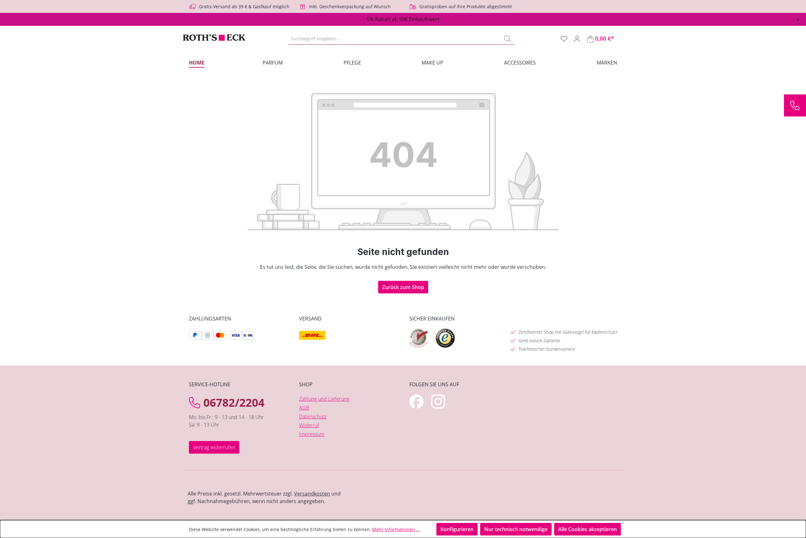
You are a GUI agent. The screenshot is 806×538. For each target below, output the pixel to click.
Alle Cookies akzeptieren (587, 529)
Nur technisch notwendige (516, 529)
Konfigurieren (457, 529)
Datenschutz (312, 416)
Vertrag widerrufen (214, 447)
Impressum (311, 434)
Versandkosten (312, 493)
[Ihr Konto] (577, 38)
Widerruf (309, 425)
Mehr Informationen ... (396, 529)
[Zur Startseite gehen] (214, 38)
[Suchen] (507, 38)
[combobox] (394, 38)
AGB (304, 407)
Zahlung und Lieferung (324, 398)
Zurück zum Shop (403, 287)
